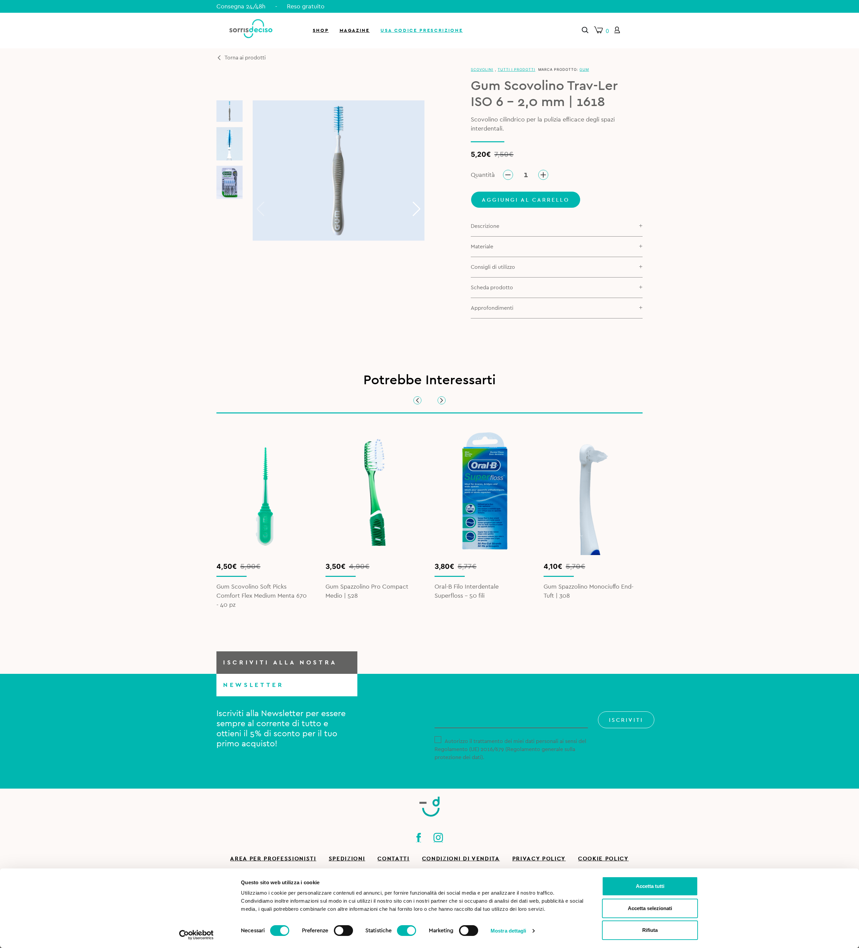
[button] (416, 209)
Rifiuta (650, 930)
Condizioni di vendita (461, 858)
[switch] (343, 929)
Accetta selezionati (650, 908)
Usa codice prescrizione (422, 30)
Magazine (355, 30)
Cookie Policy (603, 858)
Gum (584, 69)
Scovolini (482, 69)
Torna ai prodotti (245, 57)
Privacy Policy (539, 858)
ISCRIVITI (626, 720)
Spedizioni (347, 858)
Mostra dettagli (508, 931)
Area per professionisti (273, 858)
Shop (321, 30)
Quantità (483, 175)
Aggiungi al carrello (525, 200)
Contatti (393, 858)
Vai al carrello (780, 90)
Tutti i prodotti (516, 69)
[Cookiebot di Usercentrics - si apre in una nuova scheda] (196, 935)
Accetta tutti (650, 886)
